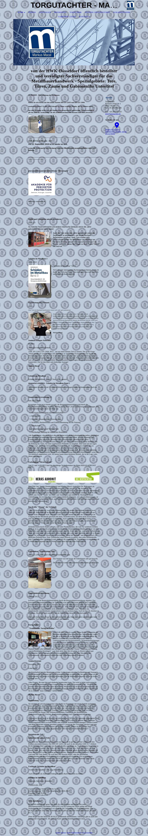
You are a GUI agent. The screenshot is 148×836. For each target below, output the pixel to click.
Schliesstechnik (121, 12)
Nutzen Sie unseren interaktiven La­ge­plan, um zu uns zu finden (115, 131)
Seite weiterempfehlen (87, 832)
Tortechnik (76, 12)
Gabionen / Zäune (67, 17)
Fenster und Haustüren (97, 12)
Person (32, 12)
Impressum (63, 832)
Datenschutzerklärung (76, 832)
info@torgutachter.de (113, 114)
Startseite (58, 832)
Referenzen (60, 12)
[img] (126, 5)
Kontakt (83, 17)
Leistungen (45, 12)
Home (20, 12)
